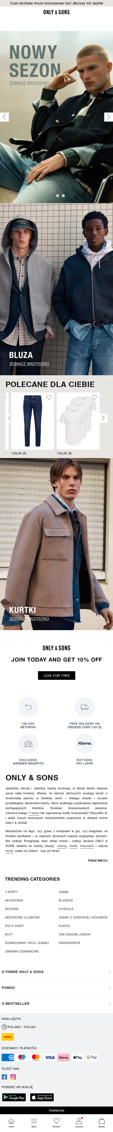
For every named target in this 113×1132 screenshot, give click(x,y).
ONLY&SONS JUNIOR (75, 934)
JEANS (64, 892)
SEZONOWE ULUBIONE (22, 917)
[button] (56, 3)
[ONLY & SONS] (56, 13)
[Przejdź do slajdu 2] (57, 195)
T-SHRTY (11, 892)
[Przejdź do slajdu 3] (63, 195)
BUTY (9, 934)
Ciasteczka (56, 1110)
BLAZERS (66, 900)
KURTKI (64, 926)
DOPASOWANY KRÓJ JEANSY (27, 943)
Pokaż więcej (98, 860)
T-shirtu (34, 813)
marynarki (87, 846)
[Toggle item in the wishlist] (43, 398)
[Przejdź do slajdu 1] (52, 195)
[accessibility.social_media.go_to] (4, 1078)
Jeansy (62, 846)
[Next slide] (108, 116)
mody (9, 851)
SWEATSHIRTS (69, 943)
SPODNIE (12, 909)
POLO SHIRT (14, 926)
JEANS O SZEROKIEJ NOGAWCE (83, 917)
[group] (26, 424)
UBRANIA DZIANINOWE (22, 951)
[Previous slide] (4, 116)
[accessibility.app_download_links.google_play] (16, 1098)
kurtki (73, 846)
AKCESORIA (14, 900)
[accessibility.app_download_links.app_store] (44, 1098)
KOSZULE (66, 909)
